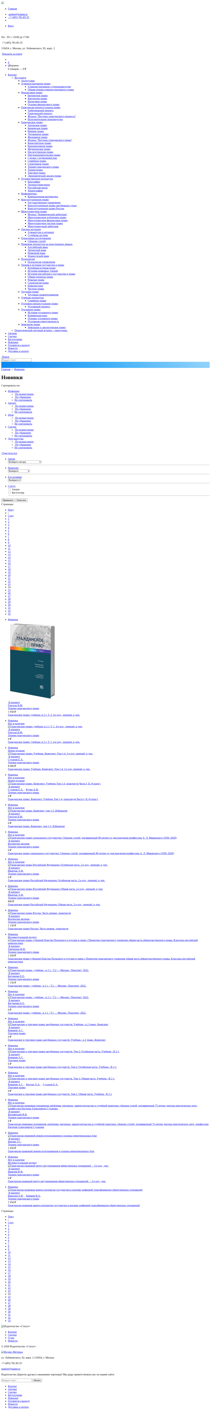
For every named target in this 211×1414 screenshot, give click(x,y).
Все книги (20, 77)
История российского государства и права (51, 273)
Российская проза (37, 187)
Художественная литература (37, 178)
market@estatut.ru (18, 14)
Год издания (15, 477)
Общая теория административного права (51, 89)
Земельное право (30, 324)
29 (9, 602)
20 (9, 575)
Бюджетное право (38, 95)
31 (9, 608)
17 (9, 566)
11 (9, 548)
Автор (11, 458)
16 (9, 563)
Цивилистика (35, 285)
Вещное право (36, 131)
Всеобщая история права (42, 268)
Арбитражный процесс (41, 110)
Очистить (21, 500)
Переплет (13, 467)
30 (9, 605)
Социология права (38, 282)
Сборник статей (37, 241)
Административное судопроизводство (49, 86)
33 (9, 613)
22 (9, 581)
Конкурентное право (39, 143)
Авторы (12, 333)
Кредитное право (37, 98)
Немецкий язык (36, 253)
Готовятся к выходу (19, 345)
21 (9, 578)
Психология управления (41, 262)
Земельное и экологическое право (47, 327)
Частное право (36, 288)
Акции (16, 489)
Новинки (13, 342)
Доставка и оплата (18, 351)
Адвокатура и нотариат (41, 232)
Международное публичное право (47, 217)
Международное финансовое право (48, 220)
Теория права (35, 169)
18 (9, 569)
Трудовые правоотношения (43, 294)
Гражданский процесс (40, 113)
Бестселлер (18, 492)
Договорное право (38, 134)
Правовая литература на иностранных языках (47, 244)
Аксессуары (28, 80)
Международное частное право (45, 223)
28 (9, 599)
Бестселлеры (15, 339)
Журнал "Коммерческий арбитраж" (47, 214)
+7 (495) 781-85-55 (18, 17)
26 (9, 593)
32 (9, 610)
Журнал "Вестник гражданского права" (50, 140)
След (11, 515)
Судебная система (38, 235)
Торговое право (36, 172)
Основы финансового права (43, 104)
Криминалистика (37, 315)
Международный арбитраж (43, 226)
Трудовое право (30, 291)
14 (9, 557)
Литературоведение (39, 184)
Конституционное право (35, 199)
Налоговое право (37, 101)
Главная (12, 8)
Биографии (34, 181)
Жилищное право (37, 137)
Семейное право (37, 161)
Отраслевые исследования (36, 238)
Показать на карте (12, 54)
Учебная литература (32, 297)
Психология (28, 259)
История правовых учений (43, 270)
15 (9, 560)
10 (9, 545)
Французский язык (38, 256)
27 (9, 596)
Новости (13, 348)
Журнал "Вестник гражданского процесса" (52, 116)
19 (9, 572)
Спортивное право (38, 163)
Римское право (36, 279)
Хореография (35, 190)
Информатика (29, 193)
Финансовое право (31, 92)
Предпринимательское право (44, 155)
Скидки (12, 336)
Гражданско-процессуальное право (40, 107)
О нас (11, 1337)
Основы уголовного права (43, 318)
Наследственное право (40, 152)
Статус (12, 486)
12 (9, 551)
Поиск (5, 356)
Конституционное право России (46, 208)
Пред (11, 509)
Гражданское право (32, 122)
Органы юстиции (31, 229)
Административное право (35, 83)
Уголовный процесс (39, 306)
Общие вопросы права (40, 276)
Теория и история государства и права (42, 265)
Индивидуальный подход (22, 937)
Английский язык (38, 247)
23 (9, 584)
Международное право (34, 211)
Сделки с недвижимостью (42, 158)
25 (9, 590)
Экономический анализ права (44, 175)
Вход (11, 25)
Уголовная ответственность (43, 321)
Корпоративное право (40, 146)
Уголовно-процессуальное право (39, 303)
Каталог (12, 74)
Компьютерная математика (43, 196)
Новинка (13, 619)
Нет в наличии (16, 723)
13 (9, 554)
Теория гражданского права (43, 166)
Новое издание (16, 750)
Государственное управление (44, 202)
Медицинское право (39, 149)
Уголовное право (30, 309)
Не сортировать (23, 400)
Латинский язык (37, 250)
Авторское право (37, 125)
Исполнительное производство (45, 119)
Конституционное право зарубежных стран (52, 205)
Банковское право (38, 128)
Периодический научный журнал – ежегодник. (41, 330)
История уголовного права (43, 312)
